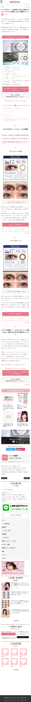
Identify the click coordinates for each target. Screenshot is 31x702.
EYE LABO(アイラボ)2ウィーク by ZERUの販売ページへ (16, 89)
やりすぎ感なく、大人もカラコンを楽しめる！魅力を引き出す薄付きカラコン (16, 119)
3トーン (19, 466)
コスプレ (4, 497)
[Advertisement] (15, 681)
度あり (15, 499)
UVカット (4, 501)
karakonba (19, 458)
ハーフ (10, 494)
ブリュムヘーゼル (9, 112)
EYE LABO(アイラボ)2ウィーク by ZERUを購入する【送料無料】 (16, 373)
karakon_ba (12, 458)
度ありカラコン (5, 470)
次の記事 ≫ (27, 478)
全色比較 (20, 499)
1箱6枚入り (26, 472)
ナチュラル (24, 468)
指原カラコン (21, 494)
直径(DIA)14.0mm (5, 472)
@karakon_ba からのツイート (9, 637)
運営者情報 (6, 697)
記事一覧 (11, 697)
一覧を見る (16, 620)
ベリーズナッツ (8, 115)
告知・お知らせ (17, 697)
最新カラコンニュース (21, 470)
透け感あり (20, 472)
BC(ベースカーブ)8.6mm (6, 468)
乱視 (14, 497)
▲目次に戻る (27, 232)
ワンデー (18, 497)
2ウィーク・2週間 (12, 466)
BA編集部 (6, 14)
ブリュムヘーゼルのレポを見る (16, 229)
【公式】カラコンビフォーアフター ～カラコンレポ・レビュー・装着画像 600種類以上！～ (15, 2)
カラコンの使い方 (16, 515)
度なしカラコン (12, 470)
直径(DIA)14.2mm (13, 472)
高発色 (23, 497)
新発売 (3, 474)
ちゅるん (9, 497)
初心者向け (4, 499)
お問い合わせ (24, 697)
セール (25, 499)
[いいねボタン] (13, 441)
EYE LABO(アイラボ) (16, 468)
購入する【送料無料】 (16, 224)
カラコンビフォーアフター (15, 700)
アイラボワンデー (10, 352)
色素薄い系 (4, 494)
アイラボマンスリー (23, 352)
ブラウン (10, 499)
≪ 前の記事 (4, 478)
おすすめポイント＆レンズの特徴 (12, 108)
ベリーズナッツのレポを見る (16, 319)
